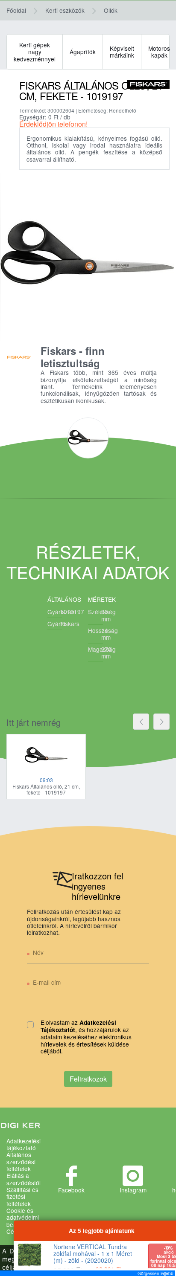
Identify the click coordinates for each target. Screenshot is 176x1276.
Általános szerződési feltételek (20, 1161)
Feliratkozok (88, 1079)
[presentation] (141, 721)
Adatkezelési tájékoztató (23, 1144)
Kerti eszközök (65, 10)
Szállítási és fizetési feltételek (22, 1196)
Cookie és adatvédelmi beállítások (22, 1217)
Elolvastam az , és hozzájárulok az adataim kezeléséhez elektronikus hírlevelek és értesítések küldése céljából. (86, 1037)
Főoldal (16, 10)
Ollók (110, 10)
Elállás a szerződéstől (23, 1179)
